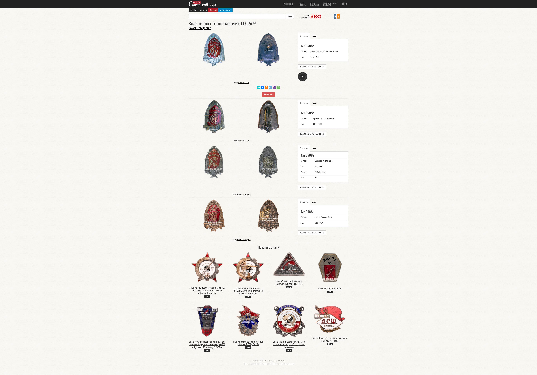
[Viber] (274, 87)
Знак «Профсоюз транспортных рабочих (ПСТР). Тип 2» (248, 343)
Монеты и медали (244, 194)
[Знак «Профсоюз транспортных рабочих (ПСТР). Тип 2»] (248, 320)
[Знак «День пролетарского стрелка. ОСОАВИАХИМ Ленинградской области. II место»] (207, 267)
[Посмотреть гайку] (302, 76)
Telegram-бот (226, 10)
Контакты (203, 10)
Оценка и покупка (302, 4)
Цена (314, 36)
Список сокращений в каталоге (330, 4)
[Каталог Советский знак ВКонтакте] (335, 16)
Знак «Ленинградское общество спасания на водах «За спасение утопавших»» (289, 344)
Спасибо (214, 10)
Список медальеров (314, 4)
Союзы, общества (200, 28)
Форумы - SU (243, 83)
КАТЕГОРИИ (288, 4)
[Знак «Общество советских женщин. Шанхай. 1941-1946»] (330, 319)
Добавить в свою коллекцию (312, 67)
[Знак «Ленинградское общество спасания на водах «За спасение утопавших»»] (289, 320)
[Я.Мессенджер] (258, 87)
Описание (304, 36)
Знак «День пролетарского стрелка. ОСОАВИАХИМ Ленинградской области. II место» (207, 290)
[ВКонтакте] (262, 87)
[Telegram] (270, 87)
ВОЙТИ (344, 4)
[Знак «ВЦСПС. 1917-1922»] (330, 267)
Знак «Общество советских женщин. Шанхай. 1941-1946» (330, 339)
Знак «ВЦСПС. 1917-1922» (329, 288)
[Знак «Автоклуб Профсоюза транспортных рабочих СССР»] (289, 264)
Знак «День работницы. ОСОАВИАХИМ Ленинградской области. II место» (248, 291)
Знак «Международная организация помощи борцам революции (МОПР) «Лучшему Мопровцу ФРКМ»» (207, 344)
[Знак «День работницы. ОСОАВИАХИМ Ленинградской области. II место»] (248, 267)
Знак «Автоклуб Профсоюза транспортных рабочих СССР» (289, 282)
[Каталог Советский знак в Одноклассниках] (338, 16)
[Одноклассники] (266, 87)
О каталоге (193, 10)
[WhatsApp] (278, 87)
